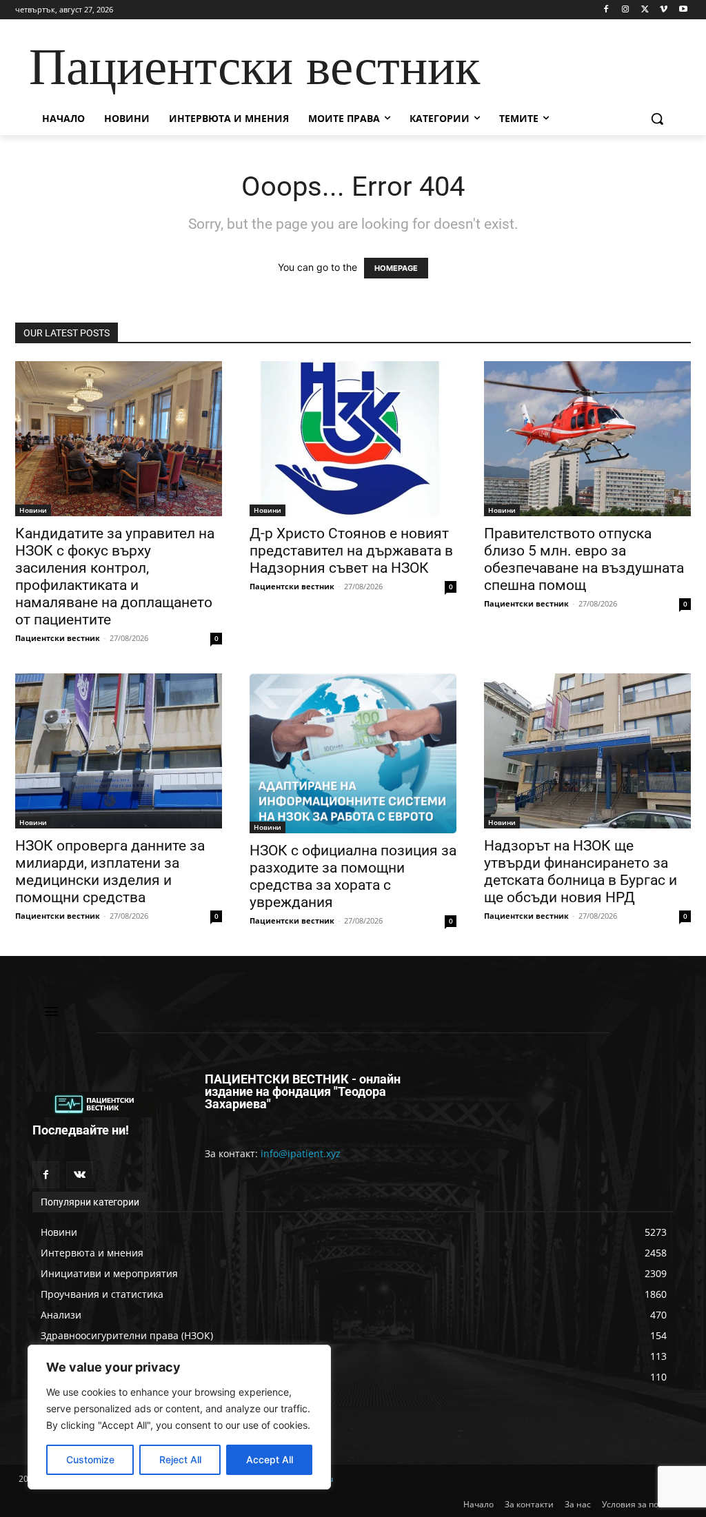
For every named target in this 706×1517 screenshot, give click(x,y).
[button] (657, 118)
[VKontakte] (79, 1174)
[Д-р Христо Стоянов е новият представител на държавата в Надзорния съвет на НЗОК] (353, 438)
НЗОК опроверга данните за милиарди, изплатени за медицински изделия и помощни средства (110, 871)
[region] (179, 1417)
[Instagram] (626, 10)
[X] (645, 10)
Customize (90, 1459)
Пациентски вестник (57, 638)
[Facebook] (606, 10)
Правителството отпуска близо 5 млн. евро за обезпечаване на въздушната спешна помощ (584, 559)
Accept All (269, 1459)
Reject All (180, 1459)
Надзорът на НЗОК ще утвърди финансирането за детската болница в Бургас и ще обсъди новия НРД (580, 871)
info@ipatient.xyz (301, 1153)
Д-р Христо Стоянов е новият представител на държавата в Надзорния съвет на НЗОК (351, 550)
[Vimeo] (664, 10)
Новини (33, 510)
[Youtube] (683, 10)
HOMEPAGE (396, 268)
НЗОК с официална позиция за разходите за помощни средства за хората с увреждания (353, 876)
